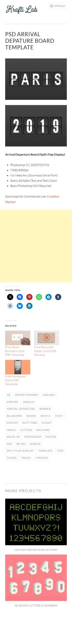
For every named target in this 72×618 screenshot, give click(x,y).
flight (47, 422)
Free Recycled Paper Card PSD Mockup (45, 350)
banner (45, 408)
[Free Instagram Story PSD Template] (17, 367)
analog (29, 401)
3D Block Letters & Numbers (36, 605)
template (45, 450)
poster (51, 436)
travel (26, 457)
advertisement (26, 394)
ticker (12, 457)
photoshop (32, 436)
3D (9, 394)
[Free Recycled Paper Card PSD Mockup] (46, 338)
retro (21, 443)
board (31, 415)
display (12, 422)
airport (13, 401)
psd (9, 443)
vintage (42, 457)
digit (59, 415)
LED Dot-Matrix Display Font (36, 549)
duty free (29, 422)
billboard (14, 415)
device (46, 415)
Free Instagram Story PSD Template (15, 380)
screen (35, 443)
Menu (60, 6)
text (60, 450)
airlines (49, 394)
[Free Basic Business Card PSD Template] (17, 338)
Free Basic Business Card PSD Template (15, 350)
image (11, 429)
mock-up (13, 436)
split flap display (20, 450)
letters (26, 429)
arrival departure (21, 408)
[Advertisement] (36, 246)
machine (43, 429)
